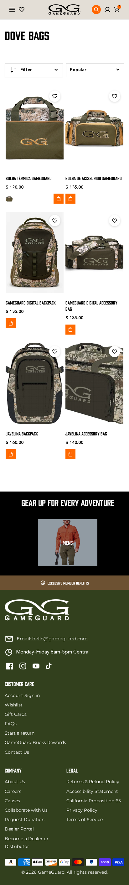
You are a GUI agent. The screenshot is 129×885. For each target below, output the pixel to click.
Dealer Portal (19, 829)
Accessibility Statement (92, 791)
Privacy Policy (81, 810)
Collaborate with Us (26, 810)
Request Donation (24, 819)
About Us (15, 781)
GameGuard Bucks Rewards (35, 742)
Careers (13, 791)
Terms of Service (84, 819)
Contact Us (17, 752)
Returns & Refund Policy (92, 781)
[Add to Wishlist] (54, 96)
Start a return (19, 733)
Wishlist (14, 705)
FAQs (11, 723)
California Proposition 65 (93, 801)
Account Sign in (22, 695)
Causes (12, 801)
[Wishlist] (21, 9)
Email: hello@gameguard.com (52, 639)
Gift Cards (16, 714)
